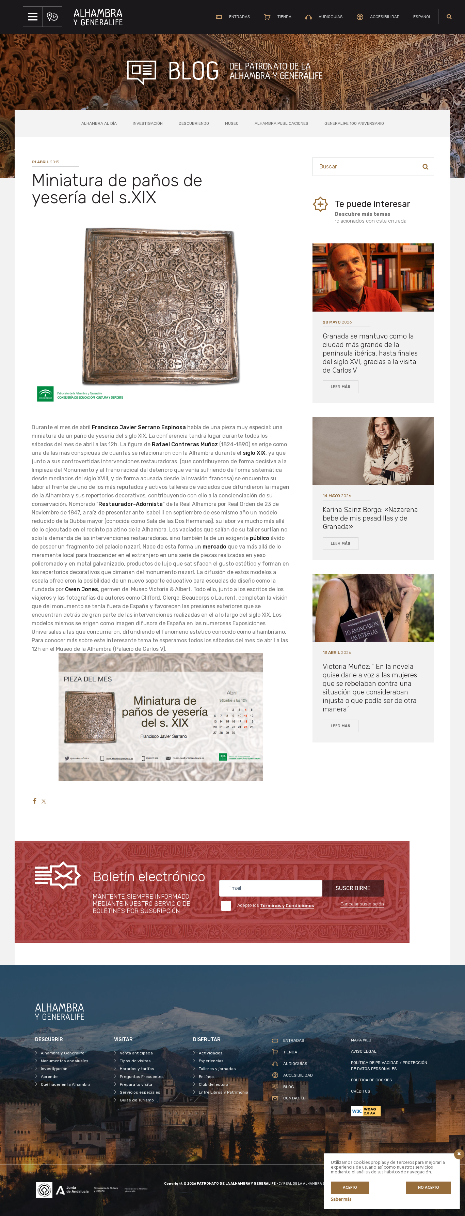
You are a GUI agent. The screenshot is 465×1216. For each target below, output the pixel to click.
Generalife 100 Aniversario (354, 123)
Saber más (341, 1199)
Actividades (211, 1053)
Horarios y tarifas (137, 1068)
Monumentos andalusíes (65, 1061)
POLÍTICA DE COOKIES (371, 1080)
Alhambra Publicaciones (281, 123)
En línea (206, 1076)
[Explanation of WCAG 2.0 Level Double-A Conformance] (390, 1111)
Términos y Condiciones (287, 905)
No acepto (428, 1187)
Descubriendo (194, 123)
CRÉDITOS (360, 1091)
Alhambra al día (99, 123)
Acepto (350, 1187)
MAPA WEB (361, 1040)
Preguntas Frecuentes (142, 1076)
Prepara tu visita (136, 1084)
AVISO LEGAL (363, 1051)
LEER (340, 387)
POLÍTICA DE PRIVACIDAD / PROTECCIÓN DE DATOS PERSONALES (389, 1065)
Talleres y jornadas (217, 1068)
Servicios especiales (140, 1092)
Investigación (148, 123)
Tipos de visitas (135, 1061)
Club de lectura (213, 1084)
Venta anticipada (136, 1053)
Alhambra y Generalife (62, 1053)
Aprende (49, 1076)
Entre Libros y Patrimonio (223, 1092)
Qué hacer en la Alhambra (66, 1084)
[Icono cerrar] (459, 1154)
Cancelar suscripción (362, 903)
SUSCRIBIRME (353, 888)
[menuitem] (422, 16)
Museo (232, 123)
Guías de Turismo (137, 1100)
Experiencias (211, 1061)
